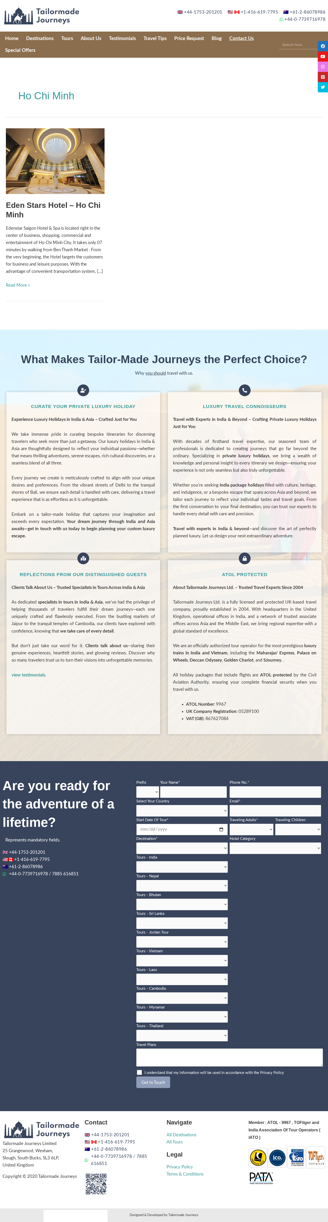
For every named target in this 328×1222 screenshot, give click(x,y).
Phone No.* (239, 782)
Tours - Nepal (147, 876)
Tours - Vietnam (149, 951)
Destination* (146, 839)
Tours (67, 38)
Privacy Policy (272, 1073)
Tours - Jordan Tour (152, 932)
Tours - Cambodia (151, 989)
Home (11, 38)
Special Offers (20, 50)
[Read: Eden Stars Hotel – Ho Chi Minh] (55, 161)
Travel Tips (155, 38)
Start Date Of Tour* (152, 820)
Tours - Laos (146, 970)
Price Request (189, 38)
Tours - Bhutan (148, 895)
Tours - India (146, 857)
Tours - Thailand (149, 1026)
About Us (91, 38)
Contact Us (241, 38)
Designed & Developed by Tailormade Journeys (164, 1215)
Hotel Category (242, 839)
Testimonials (122, 38)
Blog (217, 38)
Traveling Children (290, 820)
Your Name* (170, 782)
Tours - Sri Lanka (150, 914)
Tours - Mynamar (150, 1007)
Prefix (141, 782)
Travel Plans (146, 1045)
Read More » (18, 284)
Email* (235, 801)
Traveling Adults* (244, 820)
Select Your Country (152, 801)
